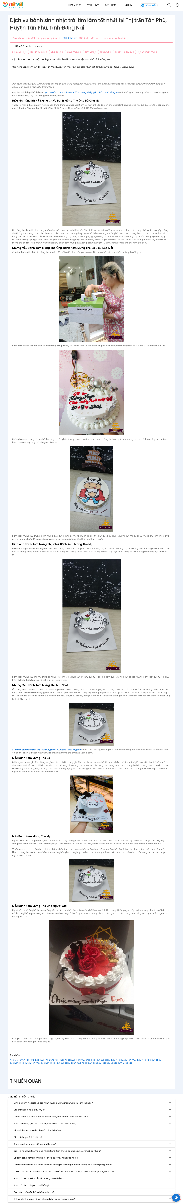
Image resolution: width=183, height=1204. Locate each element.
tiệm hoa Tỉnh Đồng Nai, (149, 1059)
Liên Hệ (128, 4)
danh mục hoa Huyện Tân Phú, (86, 1062)
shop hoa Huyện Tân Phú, (72, 1059)
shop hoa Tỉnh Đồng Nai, (98, 1059)
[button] (115, 4)
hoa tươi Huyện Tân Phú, (22, 1059)
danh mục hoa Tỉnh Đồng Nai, (117, 1062)
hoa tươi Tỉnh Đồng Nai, (46, 1059)
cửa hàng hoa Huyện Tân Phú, (25, 1062)
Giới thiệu (93, 4)
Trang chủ (74, 4)
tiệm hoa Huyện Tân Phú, (123, 1059)
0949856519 (70, 38)
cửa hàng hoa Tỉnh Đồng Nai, (55, 1062)
